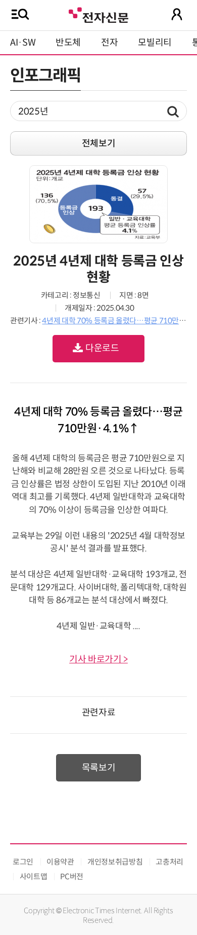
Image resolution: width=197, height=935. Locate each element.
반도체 (68, 42)
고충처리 (169, 862)
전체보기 (99, 143)
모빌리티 (155, 42)
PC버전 (71, 876)
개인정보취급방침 (114, 862)
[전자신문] (98, 14)
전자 (109, 42)
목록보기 (99, 767)
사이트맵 (33, 876)
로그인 (23, 862)
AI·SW (22, 42)
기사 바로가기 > (98, 659)
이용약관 (60, 862)
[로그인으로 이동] (177, 14)
